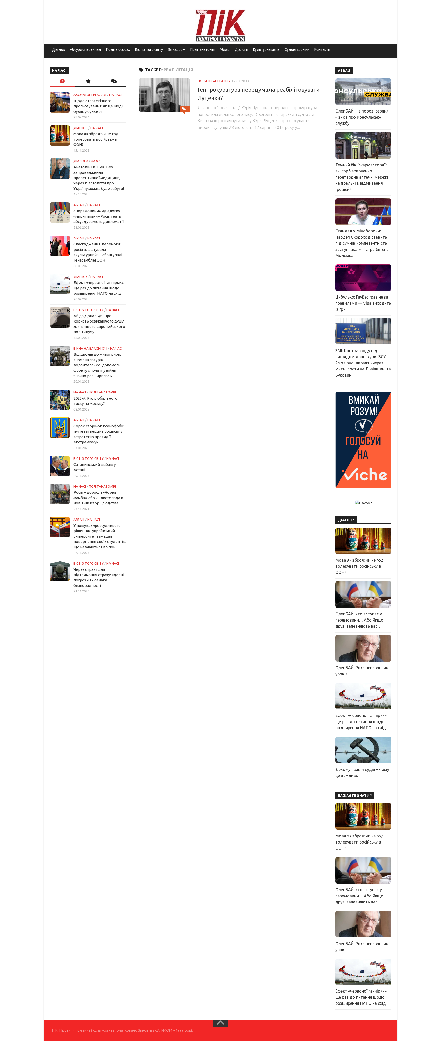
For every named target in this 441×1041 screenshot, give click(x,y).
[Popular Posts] (88, 81)
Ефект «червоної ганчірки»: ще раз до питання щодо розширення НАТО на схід (99, 287)
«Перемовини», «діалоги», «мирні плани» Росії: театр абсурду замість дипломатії (99, 216)
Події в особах (118, 49)
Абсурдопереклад (85, 49)
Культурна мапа (266, 49)
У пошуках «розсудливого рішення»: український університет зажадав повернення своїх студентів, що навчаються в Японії (100, 536)
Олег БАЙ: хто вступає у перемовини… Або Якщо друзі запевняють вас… (359, 620)
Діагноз (58, 49)
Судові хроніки (297, 49)
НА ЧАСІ (115, 94)
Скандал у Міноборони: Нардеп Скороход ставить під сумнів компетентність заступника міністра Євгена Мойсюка (362, 243)
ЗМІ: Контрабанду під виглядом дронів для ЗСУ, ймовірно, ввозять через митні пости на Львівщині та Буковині (363, 362)
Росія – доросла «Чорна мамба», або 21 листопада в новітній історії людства (98, 497)
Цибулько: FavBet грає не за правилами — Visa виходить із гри (363, 303)
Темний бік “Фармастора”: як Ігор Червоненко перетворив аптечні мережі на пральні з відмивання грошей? (361, 177)
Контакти (322, 49)
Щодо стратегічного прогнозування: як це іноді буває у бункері (98, 106)
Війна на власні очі (90, 348)
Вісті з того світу (149, 49)
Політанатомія (202, 49)
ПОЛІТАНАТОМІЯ (102, 392)
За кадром (176, 49)
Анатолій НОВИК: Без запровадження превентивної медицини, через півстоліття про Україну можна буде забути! (99, 178)
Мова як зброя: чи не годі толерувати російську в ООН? (96, 139)
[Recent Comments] (113, 81)
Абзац (225, 49)
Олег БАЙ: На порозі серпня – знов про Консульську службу (362, 117)
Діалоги (241, 49)
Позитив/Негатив (214, 81)
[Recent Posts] (62, 81)
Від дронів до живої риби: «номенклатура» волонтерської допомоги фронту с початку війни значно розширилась (97, 365)
